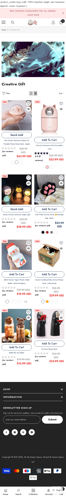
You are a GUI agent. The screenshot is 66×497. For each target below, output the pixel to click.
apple (16, 162)
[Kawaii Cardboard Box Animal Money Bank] (49, 255)
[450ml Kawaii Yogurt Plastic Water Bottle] (17, 255)
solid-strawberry (7, 301)
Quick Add (16, 135)
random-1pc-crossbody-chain (16, 301)
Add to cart (49, 140)
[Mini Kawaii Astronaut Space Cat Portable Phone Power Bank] (17, 115)
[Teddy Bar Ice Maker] (17, 326)
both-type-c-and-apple (21, 162)
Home (4, 30)
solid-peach (11, 301)
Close (63, 13)
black (43, 232)
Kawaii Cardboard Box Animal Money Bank (49, 281)
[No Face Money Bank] (49, 324)
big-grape (51, 301)
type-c (12, 162)
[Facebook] (6, 432)
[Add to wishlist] (28, 103)
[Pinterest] (23, 432)
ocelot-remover (56, 301)
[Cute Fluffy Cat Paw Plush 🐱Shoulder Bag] (49, 189)
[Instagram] (15, 432)
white (51, 167)
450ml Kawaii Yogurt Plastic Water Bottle (17, 281)
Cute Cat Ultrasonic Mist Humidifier (49, 147)
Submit (52, 419)
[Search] (13, 22)
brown (47, 232)
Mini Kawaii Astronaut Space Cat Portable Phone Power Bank (17, 142)
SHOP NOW (33, 15)
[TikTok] (32, 432)
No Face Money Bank (49, 349)
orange (47, 301)
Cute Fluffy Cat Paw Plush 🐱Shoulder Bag (49, 216)
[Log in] (53, 22)
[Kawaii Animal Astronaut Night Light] (17, 189)
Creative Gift (14, 30)
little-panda (43, 301)
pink (47, 167)
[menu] (3, 22)
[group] (9, 152)
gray (51, 232)
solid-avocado (20, 301)
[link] (33, 59)
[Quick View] (28, 109)
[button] (31, 93)
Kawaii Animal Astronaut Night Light (16, 214)
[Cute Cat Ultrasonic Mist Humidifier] (49, 117)
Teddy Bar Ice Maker (16, 352)
